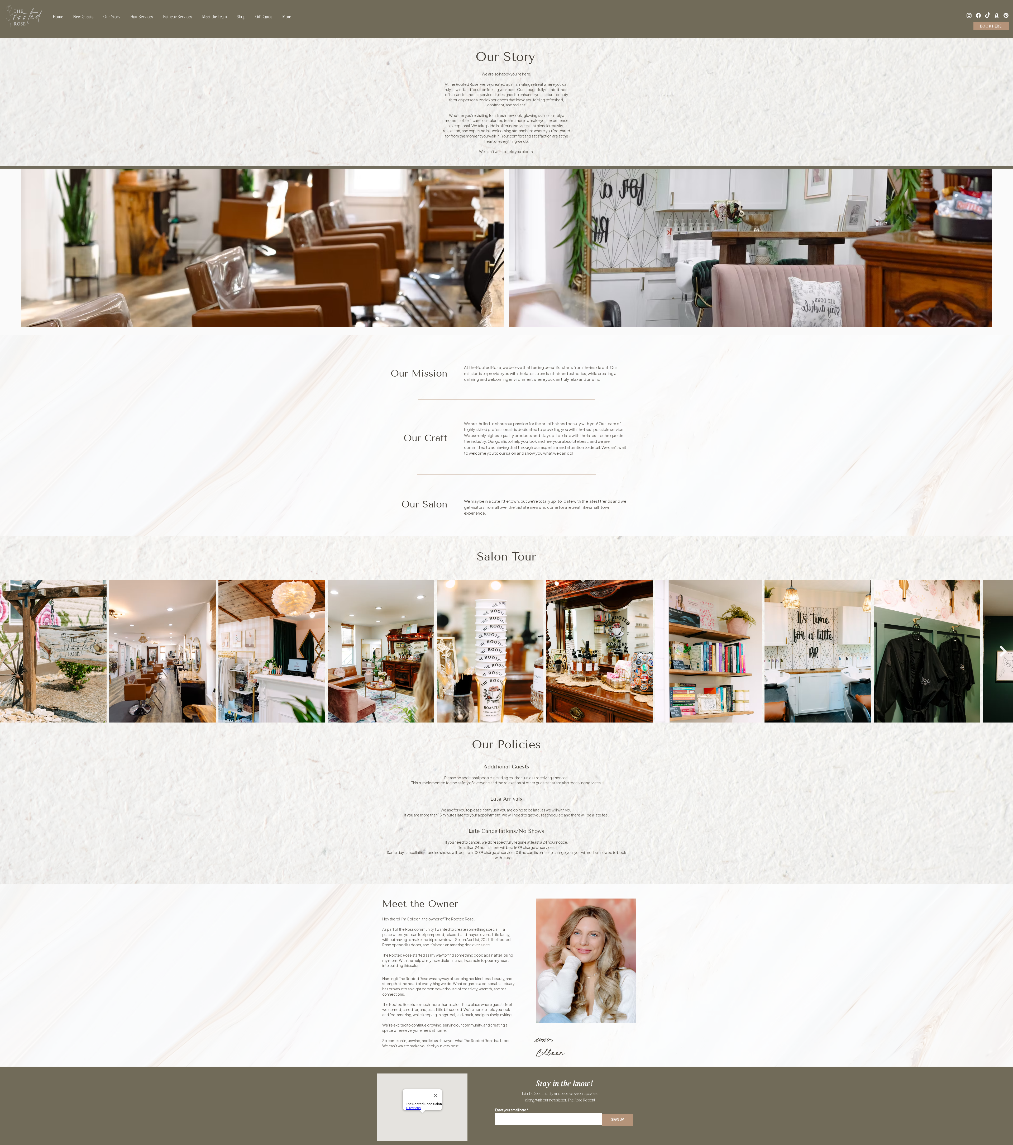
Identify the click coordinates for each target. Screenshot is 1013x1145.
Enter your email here (510, 1110)
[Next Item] (1003, 651)
